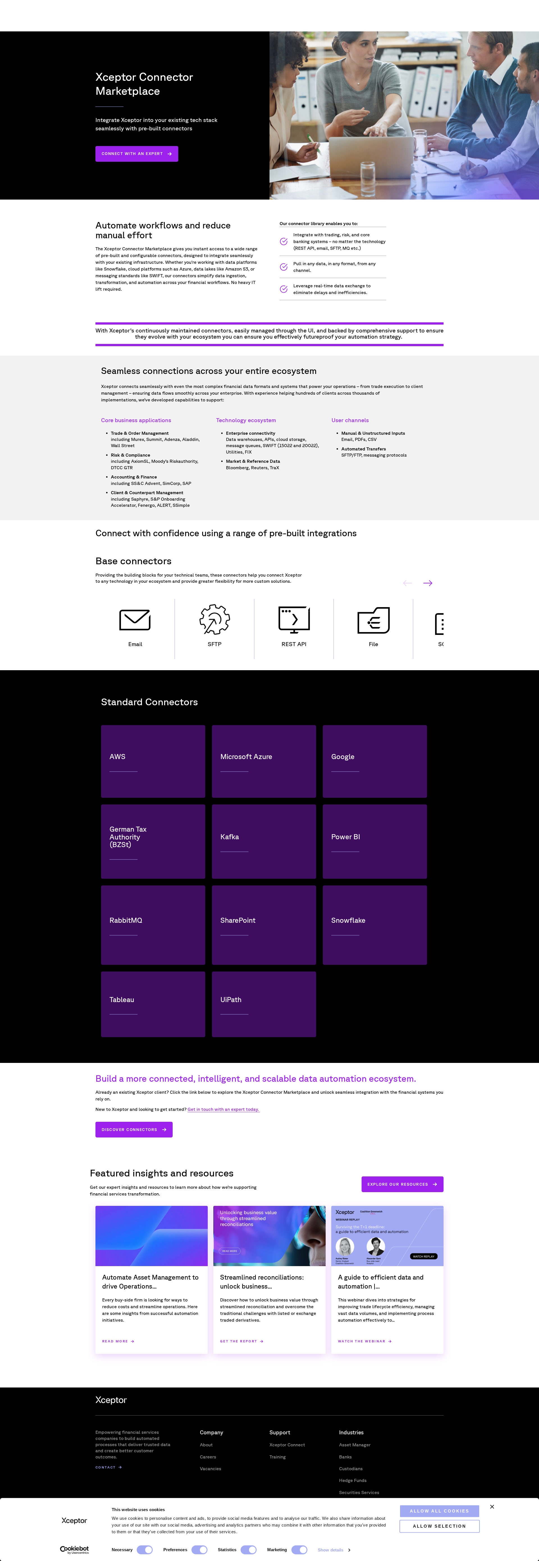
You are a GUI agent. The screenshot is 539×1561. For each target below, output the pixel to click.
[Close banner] (492, 1507)
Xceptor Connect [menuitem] (287, 1444)
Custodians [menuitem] (351, 1468)
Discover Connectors (129, 1129)
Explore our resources (397, 1184)
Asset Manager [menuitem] (355, 1444)
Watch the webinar (362, 1341)
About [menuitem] (206, 1444)
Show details (330, 1550)
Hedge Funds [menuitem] (353, 1480)
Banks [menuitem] (345, 1456)
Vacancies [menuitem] (210, 1468)
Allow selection (439, 1526)
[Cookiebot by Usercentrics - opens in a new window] (74, 1550)
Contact (105, 1467)
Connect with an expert (132, 153)
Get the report (238, 1341)
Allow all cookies (439, 1511)
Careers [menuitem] (208, 1456)
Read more (115, 1341)
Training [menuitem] (278, 1456)
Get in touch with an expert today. (224, 1109)
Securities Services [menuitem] (359, 1492)
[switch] (199, 1549)
